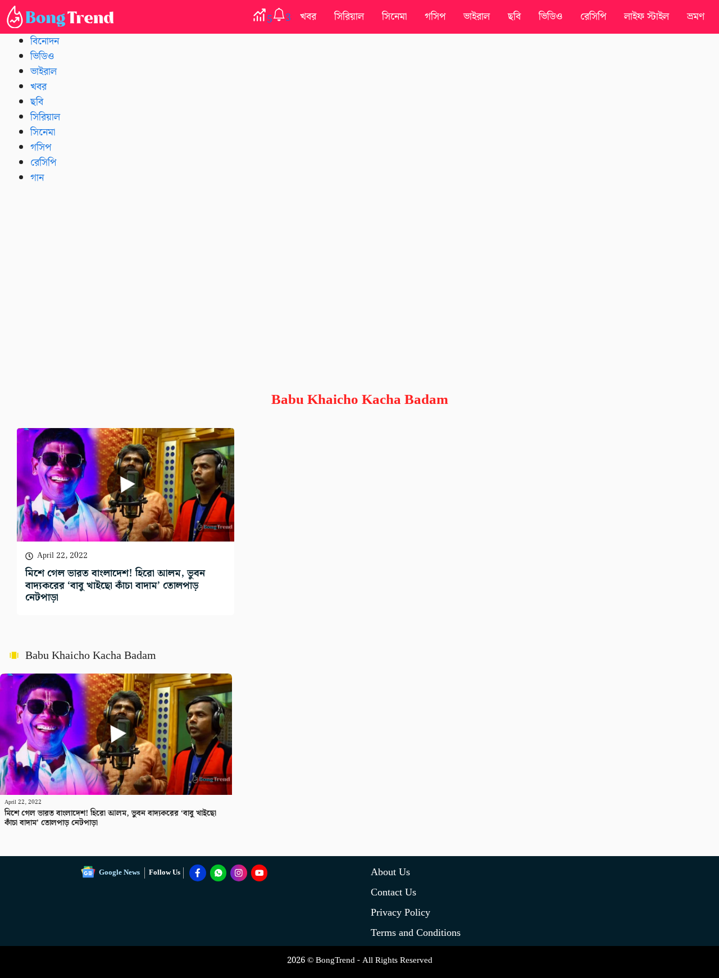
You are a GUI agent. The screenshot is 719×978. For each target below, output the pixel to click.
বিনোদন (44, 41)
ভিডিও (550, 16)
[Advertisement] (359, 279)
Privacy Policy (400, 912)
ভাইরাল (476, 16)
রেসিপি (593, 16)
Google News (119, 873)
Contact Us (393, 892)
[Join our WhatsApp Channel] (218, 873)
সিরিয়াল (349, 16)
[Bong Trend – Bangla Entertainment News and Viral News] (62, 17)
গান (37, 178)
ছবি (514, 16)
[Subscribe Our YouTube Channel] (259, 873)
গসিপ (435, 16)
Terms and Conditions (416, 933)
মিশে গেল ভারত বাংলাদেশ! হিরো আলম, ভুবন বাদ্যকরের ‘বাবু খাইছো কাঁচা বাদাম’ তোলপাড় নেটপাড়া (115, 585)
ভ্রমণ (695, 16)
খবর (308, 16)
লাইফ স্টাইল (646, 16)
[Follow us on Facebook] (197, 873)
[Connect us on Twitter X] (238, 873)
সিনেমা (394, 16)
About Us (390, 872)
